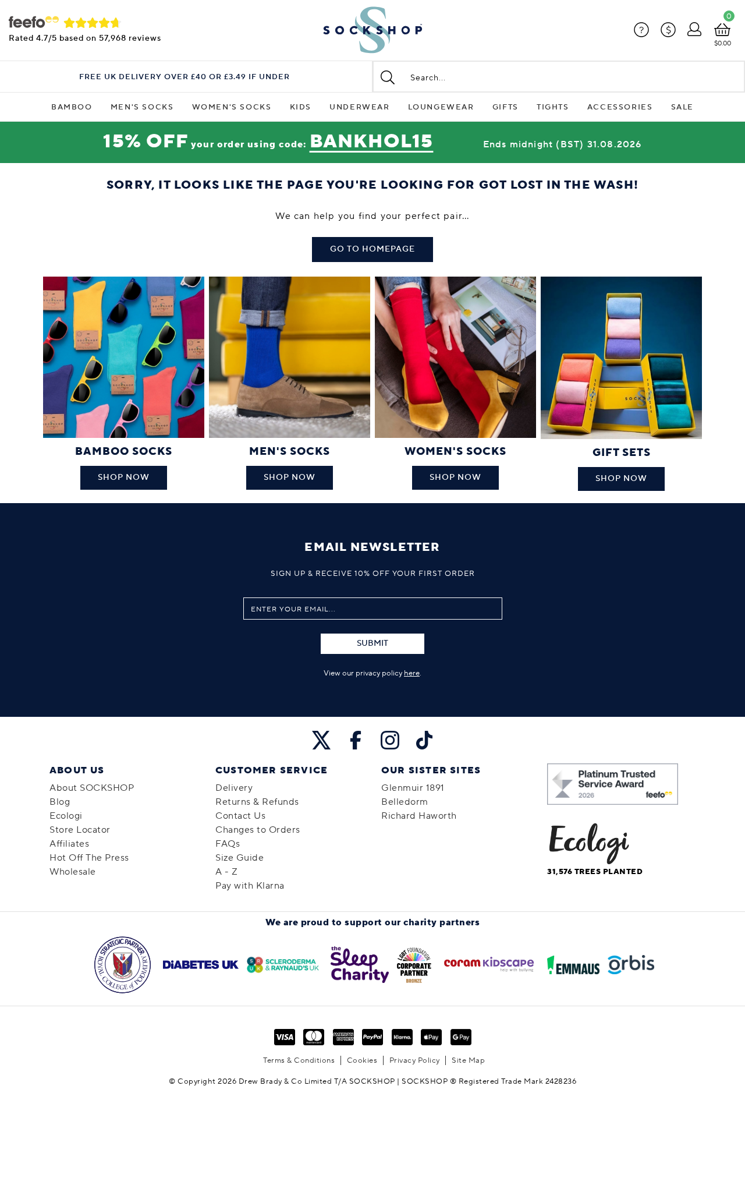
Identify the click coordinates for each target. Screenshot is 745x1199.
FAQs (227, 844)
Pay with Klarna (250, 886)
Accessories (620, 107)
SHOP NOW (124, 477)
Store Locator (80, 830)
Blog (59, 802)
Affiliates (69, 844)
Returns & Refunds (257, 802)
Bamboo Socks (123, 451)
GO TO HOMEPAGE (372, 249)
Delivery (234, 788)
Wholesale (72, 872)
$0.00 (722, 43)
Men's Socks (142, 107)
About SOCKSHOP (91, 788)
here (412, 673)
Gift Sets (622, 452)
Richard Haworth (419, 816)
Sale (682, 107)
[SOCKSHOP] (372, 30)
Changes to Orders (257, 830)
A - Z (226, 872)
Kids (300, 107)
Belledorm (404, 802)
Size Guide (239, 858)
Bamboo (72, 107)
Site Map (468, 1060)
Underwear (359, 107)
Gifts (505, 107)
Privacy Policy (414, 1060)
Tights (553, 107)
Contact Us (240, 816)
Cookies (362, 1060)
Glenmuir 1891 (413, 788)
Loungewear (441, 107)
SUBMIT (372, 643)
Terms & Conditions (299, 1060)
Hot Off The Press (89, 858)
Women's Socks (232, 107)
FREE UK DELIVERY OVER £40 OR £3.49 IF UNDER (184, 77)
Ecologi (66, 816)
